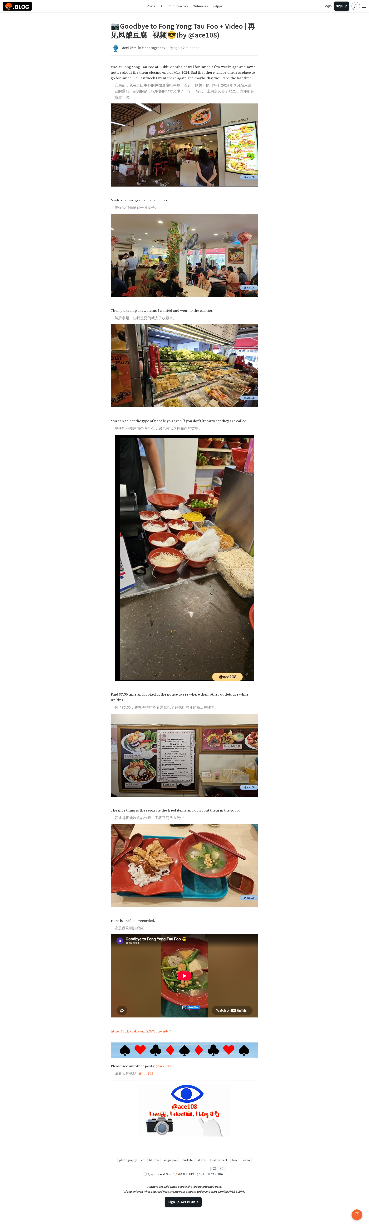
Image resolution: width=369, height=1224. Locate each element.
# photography (153, 47)
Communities (178, 6)
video (246, 1160)
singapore (170, 1160)
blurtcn (154, 1160)
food (235, 1160)
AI (161, 6)
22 (212, 1174)
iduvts (201, 1160)
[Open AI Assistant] (357, 1214)
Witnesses (200, 6)
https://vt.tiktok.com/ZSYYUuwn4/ (139, 1031)
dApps (217, 6)
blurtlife (187, 1160)
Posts (151, 6)
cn (142, 1160)
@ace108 (163, 1066)
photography (128, 1160)
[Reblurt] (214, 1168)
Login (327, 6)
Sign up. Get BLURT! (183, 1202)
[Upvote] (175, 1174)
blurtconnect (218, 1160)
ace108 (128, 48)
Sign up (341, 6)
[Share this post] (221, 1168)
